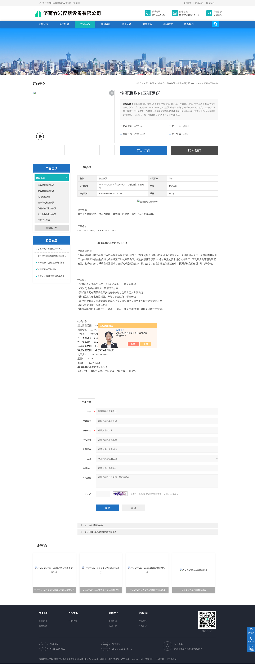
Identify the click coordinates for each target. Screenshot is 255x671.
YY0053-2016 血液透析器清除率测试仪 (101, 590)
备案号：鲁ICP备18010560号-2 (114, 659)
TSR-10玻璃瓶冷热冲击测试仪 (103, 532)
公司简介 (43, 621)
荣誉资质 (147, 24)
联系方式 (143, 626)
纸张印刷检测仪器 (46, 202)
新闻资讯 (106, 24)
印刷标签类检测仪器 (47, 208)
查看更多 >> (51, 227)
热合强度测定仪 (96, 525)
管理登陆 (149, 659)
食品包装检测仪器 (46, 191)
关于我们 (64, 24)
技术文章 (126, 24)
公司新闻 (113, 621)
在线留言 (199, 3)
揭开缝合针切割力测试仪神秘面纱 (52, 262)
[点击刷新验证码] (120, 493)
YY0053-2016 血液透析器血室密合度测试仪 (54, 590)
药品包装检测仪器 (46, 185)
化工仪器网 (171, 659)
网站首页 (43, 24)
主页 (152, 83)
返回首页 (188, 3)
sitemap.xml (137, 659)
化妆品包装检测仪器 (47, 214)
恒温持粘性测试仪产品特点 (49, 249)
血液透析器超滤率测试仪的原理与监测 (53, 276)
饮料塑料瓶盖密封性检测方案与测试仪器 (53, 256)
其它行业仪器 (44, 220)
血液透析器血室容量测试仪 (193, 590)
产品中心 (85, 24)
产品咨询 (143, 150)
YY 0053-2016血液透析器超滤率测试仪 (147, 590)
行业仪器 (171, 83)
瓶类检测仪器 (184, 83)
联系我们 (210, 3)
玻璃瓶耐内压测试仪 (46, 269)
